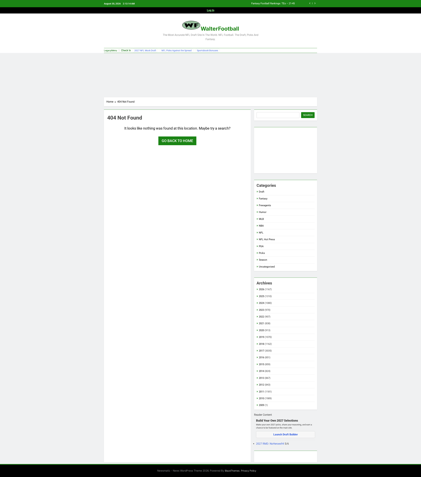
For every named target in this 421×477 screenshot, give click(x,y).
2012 (261, 384)
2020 (261, 330)
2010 (261, 398)
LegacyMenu (110, 50)
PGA (261, 246)
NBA (261, 225)
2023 (261, 309)
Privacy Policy (248, 470)
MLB (261, 219)
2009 (261, 405)
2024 (261, 303)
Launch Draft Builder (285, 434)
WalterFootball (220, 28)
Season (263, 259)
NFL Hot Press (267, 239)
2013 (261, 378)
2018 (261, 343)
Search (308, 115)
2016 (261, 357)
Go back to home (177, 141)
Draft (261, 191)
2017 (261, 350)
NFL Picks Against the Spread (176, 50)
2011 (261, 391)
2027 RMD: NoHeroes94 (270, 443)
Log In (210, 10)
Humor (262, 212)
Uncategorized (267, 266)
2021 (261, 323)
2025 (261, 296)
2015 (261, 364)
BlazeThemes (232, 470)
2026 (261, 289)
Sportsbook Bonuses (207, 50)
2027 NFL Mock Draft (145, 50)
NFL (261, 232)
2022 (261, 316)
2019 (261, 337)
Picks (262, 253)
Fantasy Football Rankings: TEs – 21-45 (273, 3)
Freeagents (265, 205)
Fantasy (263, 198)
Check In (126, 50)
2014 (261, 371)
